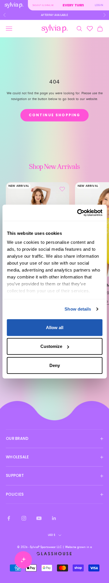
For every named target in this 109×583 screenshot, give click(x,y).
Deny (54, 365)
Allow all (54, 327)
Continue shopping (55, 114)
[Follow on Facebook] (9, 518)
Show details (78, 309)
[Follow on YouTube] (39, 518)
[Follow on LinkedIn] (54, 518)
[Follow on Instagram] (24, 518)
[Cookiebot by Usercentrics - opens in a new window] (77, 213)
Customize (51, 346)
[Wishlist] (90, 29)
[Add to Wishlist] (62, 189)
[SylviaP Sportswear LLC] (55, 29)
